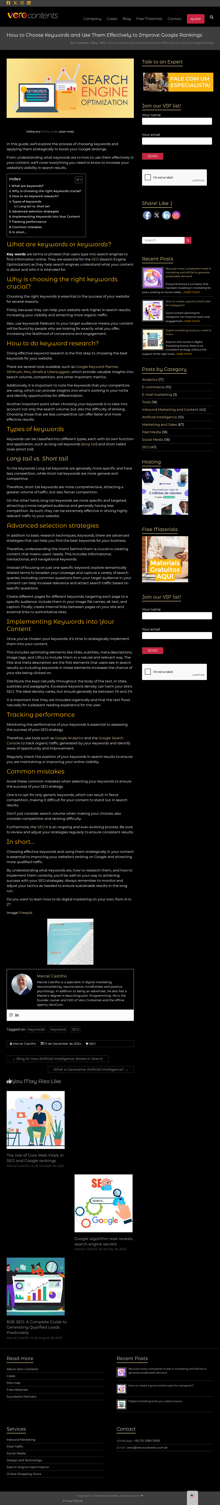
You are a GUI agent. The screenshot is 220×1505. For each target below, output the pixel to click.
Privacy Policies (73, 1500)
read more (192, 292)
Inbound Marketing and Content (170, 410)
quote (196, 19)
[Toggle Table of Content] (76, 179)
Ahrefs (37, 372)
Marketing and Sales (159, 425)
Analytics (149, 380)
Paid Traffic (15, 1446)
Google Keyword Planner (97, 367)
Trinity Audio (49, 131)
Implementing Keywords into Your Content (46, 216)
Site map (13, 1383)
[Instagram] (11, 1015)
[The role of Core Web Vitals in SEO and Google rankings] (36, 1093)
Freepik (25, 913)
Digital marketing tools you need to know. (155, 1401)
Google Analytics (69, 738)
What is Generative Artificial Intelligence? (90, 1069)
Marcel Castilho (24, 1044)
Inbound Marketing (21, 1440)
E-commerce (153, 387)
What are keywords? (27, 186)
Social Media (152, 440)
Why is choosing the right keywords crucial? (46, 191)
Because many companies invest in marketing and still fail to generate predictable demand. (188, 272)
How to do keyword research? (35, 196)
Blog (127, 19)
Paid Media (151, 432)
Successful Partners (21, 1396)
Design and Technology (24, 1460)
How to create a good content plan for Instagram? (161, 1385)
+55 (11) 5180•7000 (147, 1441)
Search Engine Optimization (28, 1467)
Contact (175, 19)
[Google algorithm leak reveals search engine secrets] (104, 1176)
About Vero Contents (22, 1369)
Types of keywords (26, 201)
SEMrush (14, 372)
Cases (11, 1376)
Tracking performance (29, 222)
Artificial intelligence (159, 417)
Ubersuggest (58, 372)
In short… (19, 232)
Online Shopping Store (24, 1474)
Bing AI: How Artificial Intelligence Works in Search (57, 1059)
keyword (58, 1029)
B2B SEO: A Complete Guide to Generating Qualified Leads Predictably (37, 1327)
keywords (36, 1029)
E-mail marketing (157, 395)
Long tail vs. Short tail (34, 206)
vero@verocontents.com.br (147, 1447)
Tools (146, 402)
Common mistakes (27, 227)
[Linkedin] (17, 1015)
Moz (27, 372)
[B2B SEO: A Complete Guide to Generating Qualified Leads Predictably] (36, 1260)
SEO (95, 259)
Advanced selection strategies (35, 211)
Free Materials (149, 19)
